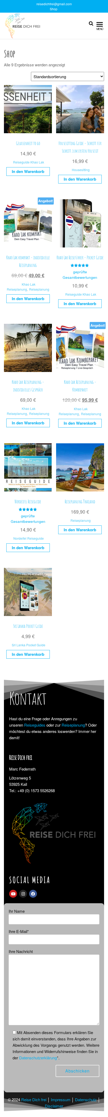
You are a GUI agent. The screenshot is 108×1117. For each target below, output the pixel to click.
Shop (53, 9)
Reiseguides (34, 725)
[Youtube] (13, 894)
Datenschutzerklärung (38, 1057)
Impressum (61, 1099)
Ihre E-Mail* (19, 931)
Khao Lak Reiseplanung (21, 286)
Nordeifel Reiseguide (28, 538)
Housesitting (81, 169)
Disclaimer (54, 1106)
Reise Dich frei (33, 1099)
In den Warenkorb (28, 171)
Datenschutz (86, 1099)
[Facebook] (33, 894)
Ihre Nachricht (21, 951)
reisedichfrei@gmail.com (54, 4)
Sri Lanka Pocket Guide (28, 645)
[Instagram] (23, 894)
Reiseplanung (39, 289)
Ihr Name (17, 911)
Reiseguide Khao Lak (28, 162)
